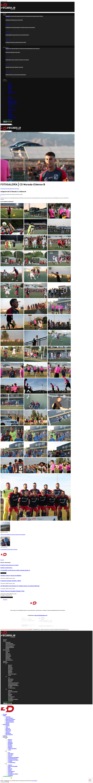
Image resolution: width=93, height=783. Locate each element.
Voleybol (8, 657)
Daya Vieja (10, 98)
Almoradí (10, 86)
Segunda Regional (10, 647)
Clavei (67, 629)
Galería (5, 188)
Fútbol (4, 14)
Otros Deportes (9, 660)
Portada (4, 13)
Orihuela (10, 108)
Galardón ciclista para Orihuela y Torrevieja (14, 67)
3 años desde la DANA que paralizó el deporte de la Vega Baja (13, 534)
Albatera (10, 83)
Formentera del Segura (12, 101)
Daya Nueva (10, 97)
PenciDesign (34, 780)
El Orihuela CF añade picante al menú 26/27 (14, 20)
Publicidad (27, 629)
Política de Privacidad (10, 629)
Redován (10, 112)
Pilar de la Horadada (12, 110)
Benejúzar (10, 87)
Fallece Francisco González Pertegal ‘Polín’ (13, 591)
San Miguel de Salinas (12, 117)
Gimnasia (8, 653)
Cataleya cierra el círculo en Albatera (11, 575)
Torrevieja (10, 118)
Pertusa (3, 194)
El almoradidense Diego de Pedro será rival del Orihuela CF (17, 34)
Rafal (9, 111)
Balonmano (8, 658)
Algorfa (9, 84)
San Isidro (10, 116)
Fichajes (7, 648)
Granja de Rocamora (12, 102)
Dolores (9, 99)
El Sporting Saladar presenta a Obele (11, 581)
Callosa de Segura (11, 92)
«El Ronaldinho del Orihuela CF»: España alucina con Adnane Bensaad (20, 586)
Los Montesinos (11, 106)
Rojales (9, 113)
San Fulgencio (11, 115)
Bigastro (10, 91)
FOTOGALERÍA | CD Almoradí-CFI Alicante (9, 549)
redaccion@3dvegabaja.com (40, 615)
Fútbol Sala (8, 656)
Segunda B (8, 17)
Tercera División (9, 643)
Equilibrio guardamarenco (6, 567)
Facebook (5, 599)
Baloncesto (8, 655)
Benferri (9, 88)
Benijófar (10, 89)
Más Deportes (6, 47)
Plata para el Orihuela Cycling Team (13, 52)
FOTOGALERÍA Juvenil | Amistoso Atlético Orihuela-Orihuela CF (15, 570)
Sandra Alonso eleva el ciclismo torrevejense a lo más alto (17, 59)
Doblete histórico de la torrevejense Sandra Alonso (16, 74)
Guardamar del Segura (12, 103)
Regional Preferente (14, 188)
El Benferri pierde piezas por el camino (9, 565)
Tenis (7, 652)
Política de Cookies (20, 629)
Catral (9, 93)
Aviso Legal (3, 629)
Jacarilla (10, 105)
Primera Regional (10, 646)
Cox (9, 96)
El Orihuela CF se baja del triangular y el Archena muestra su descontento (20, 27)
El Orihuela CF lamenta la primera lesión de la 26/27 (16, 42)
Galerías (4, 79)
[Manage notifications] (90, 780)
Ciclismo (7, 49)
